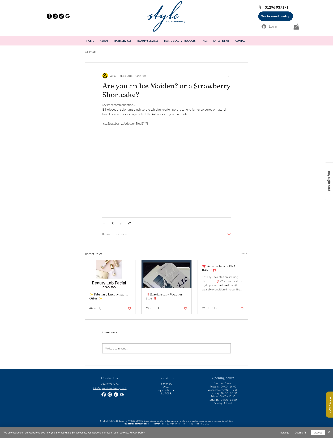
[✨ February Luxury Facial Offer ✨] (110, 274)
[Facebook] (103, 394)
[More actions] (229, 76)
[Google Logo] (122, 394)
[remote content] (166, 172)
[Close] (329, 432)
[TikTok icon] (61, 16)
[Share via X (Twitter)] (112, 223)
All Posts (90, 52)
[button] (296, 26)
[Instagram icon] (55, 16)
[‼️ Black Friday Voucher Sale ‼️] (167, 274)
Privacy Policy (137, 432)
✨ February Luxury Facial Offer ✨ (108, 296)
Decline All (300, 432)
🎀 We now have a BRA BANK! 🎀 (219, 268)
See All (244, 253)
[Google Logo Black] (67, 16)
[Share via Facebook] (104, 223)
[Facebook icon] (49, 16)
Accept (318, 432)
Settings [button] (284, 432)
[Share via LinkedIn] (121, 223)
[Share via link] (129, 223)
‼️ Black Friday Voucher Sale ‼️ (164, 296)
